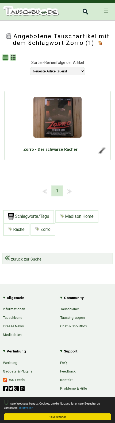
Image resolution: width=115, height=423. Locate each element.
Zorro (45, 229)
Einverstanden (58, 417)
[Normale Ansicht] (6, 58)
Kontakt (66, 380)
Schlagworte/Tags (31, 216)
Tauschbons (12, 317)
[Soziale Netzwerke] (14, 388)
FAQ (63, 362)
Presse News (13, 326)
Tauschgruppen (72, 317)
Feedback (68, 371)
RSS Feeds (16, 380)
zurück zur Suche (25, 259)
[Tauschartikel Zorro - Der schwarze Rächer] (57, 120)
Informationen (14, 309)
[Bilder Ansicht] (14, 58)
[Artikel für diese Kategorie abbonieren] (100, 43)
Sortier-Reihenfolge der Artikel (57, 62)
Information (26, 408)
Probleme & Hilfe (73, 388)
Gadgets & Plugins (17, 371)
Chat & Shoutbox (73, 326)
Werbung (10, 362)
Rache (18, 229)
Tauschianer (69, 309)
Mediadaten (12, 334)
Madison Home (79, 216)
